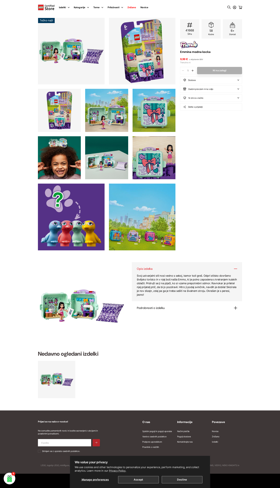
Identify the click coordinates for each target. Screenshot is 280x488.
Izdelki (215, 442)
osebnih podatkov (71, 451)
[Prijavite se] (234, 7)
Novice (144, 7)
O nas (146, 422)
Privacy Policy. (117, 470)
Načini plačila (183, 431)
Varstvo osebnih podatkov (154, 436)
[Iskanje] (229, 7)
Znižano (215, 436)
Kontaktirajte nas (185, 442)
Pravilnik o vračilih (150, 447)
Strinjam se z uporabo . (61, 451)
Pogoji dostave (184, 436)
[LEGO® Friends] (211, 45)
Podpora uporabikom (152, 442)
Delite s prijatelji (195, 106)
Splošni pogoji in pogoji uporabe (157, 431)
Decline (182, 479)
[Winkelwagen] (240, 7)
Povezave (218, 422)
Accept (138, 479)
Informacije (184, 422)
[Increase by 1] (193, 70)
